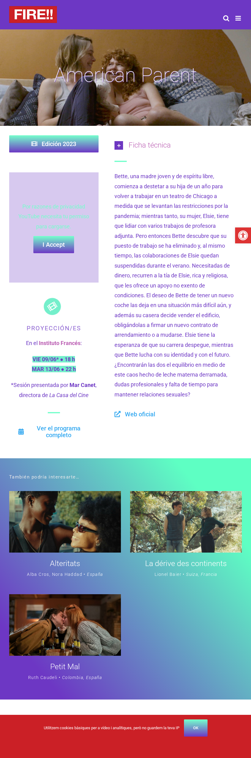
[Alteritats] (65, 496)
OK (195, 728)
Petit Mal (65, 666)
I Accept (54, 244)
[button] (243, 235)
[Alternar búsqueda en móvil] (226, 18)
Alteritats (65, 563)
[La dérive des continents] (186, 496)
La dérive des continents (186, 563)
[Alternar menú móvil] (238, 18)
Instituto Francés (60, 343)
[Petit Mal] (65, 599)
